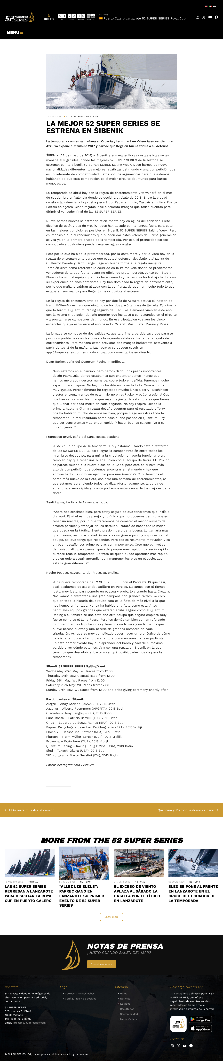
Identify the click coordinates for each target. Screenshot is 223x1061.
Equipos (125, 1003)
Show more (111, 916)
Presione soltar (88, 116)
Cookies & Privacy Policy (80, 993)
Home (123, 993)
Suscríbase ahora (101, 964)
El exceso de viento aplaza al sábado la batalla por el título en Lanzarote (137, 893)
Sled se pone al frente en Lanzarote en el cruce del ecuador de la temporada (193, 893)
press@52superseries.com (29, 1022)
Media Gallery (128, 1019)
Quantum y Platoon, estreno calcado (186, 810)
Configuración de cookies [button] (80, 998)
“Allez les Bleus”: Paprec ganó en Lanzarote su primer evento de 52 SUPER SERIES (81, 896)
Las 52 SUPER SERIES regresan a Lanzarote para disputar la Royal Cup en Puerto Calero (29, 893)
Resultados (127, 1009)
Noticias (71, 116)
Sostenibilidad (129, 1014)
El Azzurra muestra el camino (31, 810)
